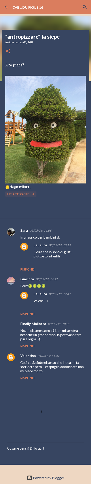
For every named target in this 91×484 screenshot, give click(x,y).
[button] (8, 51)
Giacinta (27, 279)
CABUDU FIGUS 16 (27, 7)
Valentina (28, 355)
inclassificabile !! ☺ (21, 194)
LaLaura (40, 245)
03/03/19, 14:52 (47, 279)
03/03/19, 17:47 (60, 294)
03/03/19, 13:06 (40, 230)
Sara (24, 230)
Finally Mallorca (33, 323)
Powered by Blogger (48, 478)
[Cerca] (84, 7)
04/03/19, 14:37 (48, 356)
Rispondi (27, 269)
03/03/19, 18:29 (59, 324)
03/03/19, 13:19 (60, 245)
